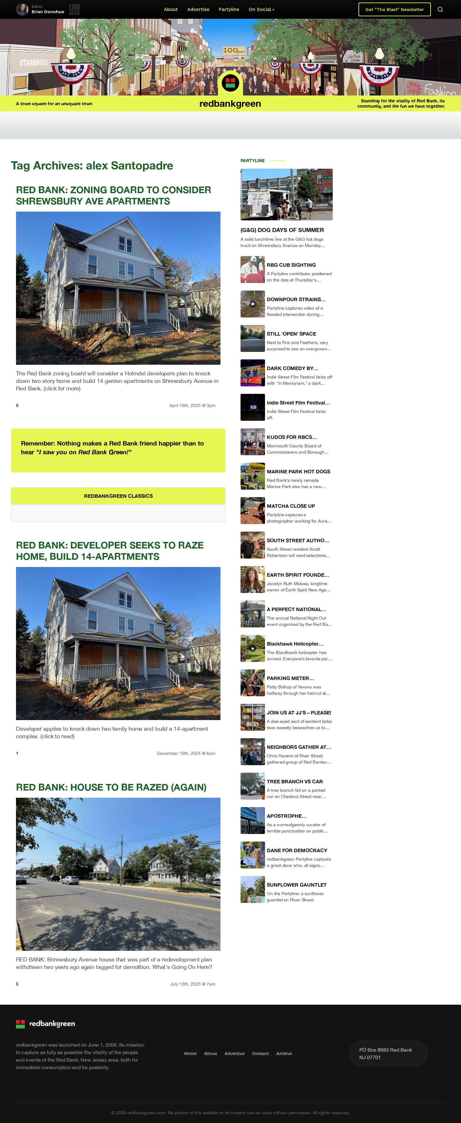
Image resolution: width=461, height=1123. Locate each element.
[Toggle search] (440, 9)
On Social (260, 9)
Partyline (229, 9)
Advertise (198, 9)
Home (190, 1053)
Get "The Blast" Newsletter (394, 9)
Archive (284, 1053)
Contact (260, 1053)
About (171, 9)
